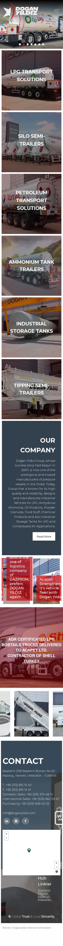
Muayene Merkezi (44, 892)
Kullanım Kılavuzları (45, 898)
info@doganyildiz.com (19, 813)
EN (50, 2)
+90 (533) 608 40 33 (35, 803)
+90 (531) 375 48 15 (39, 794)
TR (42, 2)
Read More (44, 536)
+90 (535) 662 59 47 (45, 799)
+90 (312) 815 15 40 (19, 785)
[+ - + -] (31, 852)
